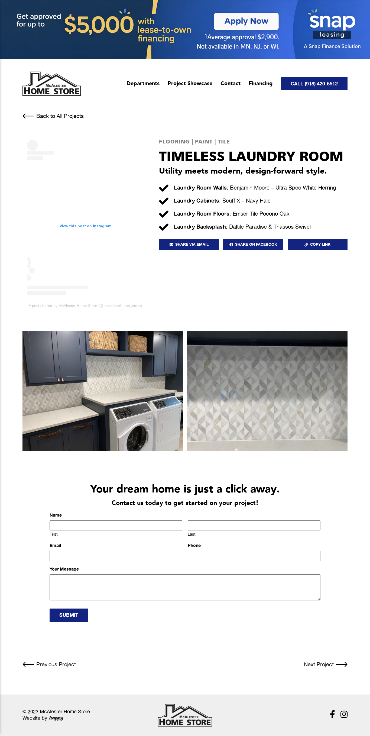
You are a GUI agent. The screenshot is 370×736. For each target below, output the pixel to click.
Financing (261, 84)
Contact (230, 84)
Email (55, 546)
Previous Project (56, 664)
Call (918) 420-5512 (314, 84)
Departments (143, 84)
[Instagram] (344, 715)
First (54, 534)
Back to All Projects (60, 116)
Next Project (319, 664)
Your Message (64, 569)
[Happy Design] (56, 718)
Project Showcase (190, 84)
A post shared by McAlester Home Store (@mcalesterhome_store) (85, 305)
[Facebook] (332, 715)
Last (192, 534)
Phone (194, 546)
